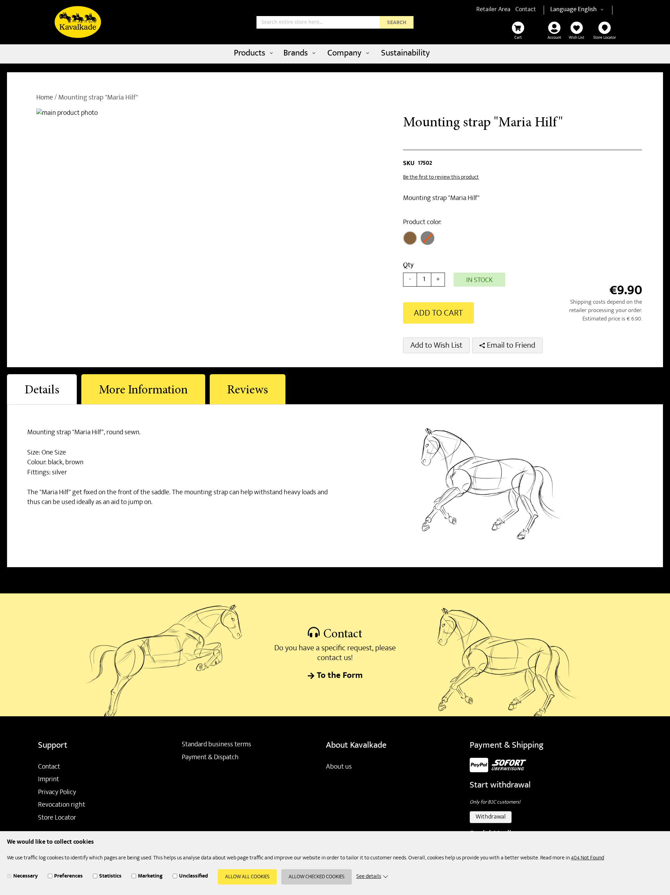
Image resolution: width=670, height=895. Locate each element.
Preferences (68, 877)
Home (44, 98)
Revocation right (61, 805)
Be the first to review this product (441, 177)
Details (41, 391)
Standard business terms (216, 745)
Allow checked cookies (316, 877)
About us (339, 767)
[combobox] (335, 22)
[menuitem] (253, 54)
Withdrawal (491, 817)
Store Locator (604, 38)
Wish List (576, 38)
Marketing (150, 877)
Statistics (110, 877)
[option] (410, 238)
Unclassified (193, 877)
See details (368, 877)
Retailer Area (493, 10)
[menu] (335, 54)
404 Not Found (587, 858)
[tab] (42, 389)
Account (554, 38)
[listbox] (454, 239)
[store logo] (78, 22)
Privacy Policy (57, 792)
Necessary (25, 877)
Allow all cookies (247, 877)
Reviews (247, 391)
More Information (143, 391)
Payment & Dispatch (210, 758)
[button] (592, 10)
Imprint (48, 780)
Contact (525, 10)
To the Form (340, 676)
